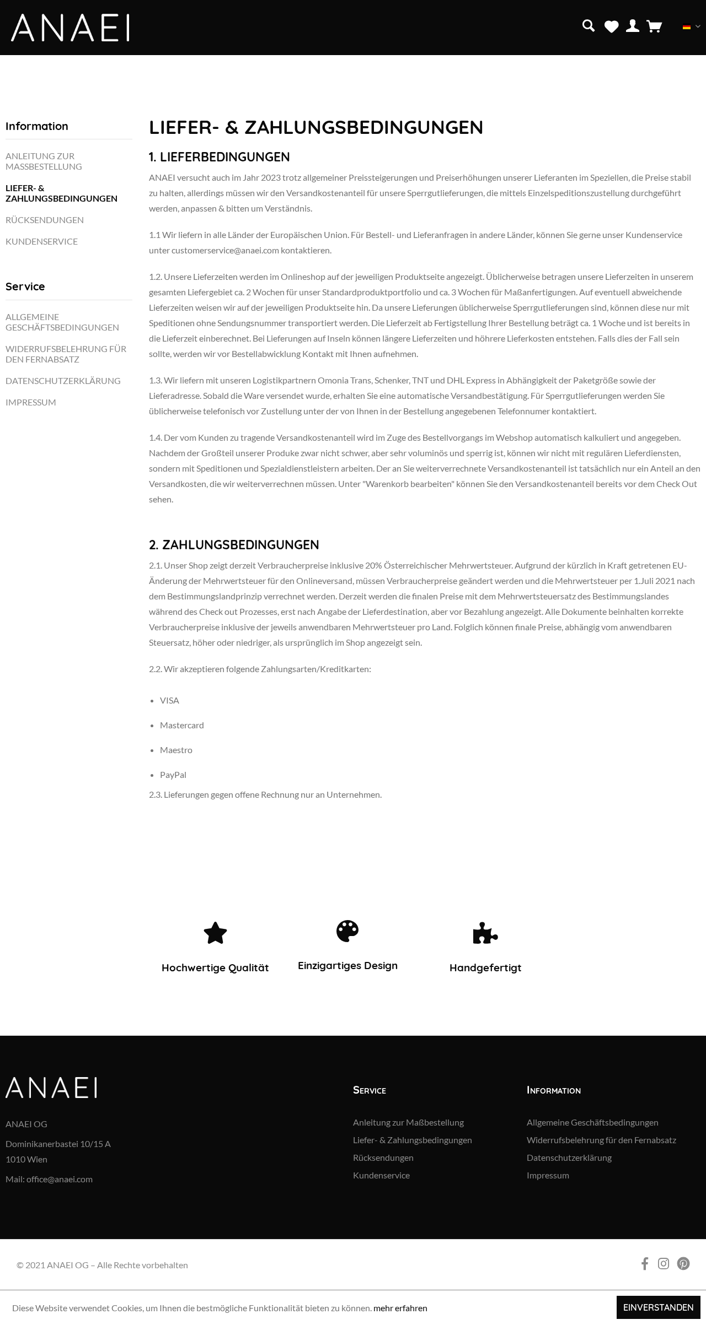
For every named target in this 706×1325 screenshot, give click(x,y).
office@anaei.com (59, 1178)
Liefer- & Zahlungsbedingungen (61, 192)
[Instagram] (30, 74)
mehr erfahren (400, 1307)
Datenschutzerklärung (63, 380)
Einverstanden (658, 1307)
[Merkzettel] (612, 25)
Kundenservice (42, 241)
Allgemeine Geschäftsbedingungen (62, 321)
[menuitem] (589, 25)
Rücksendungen (45, 219)
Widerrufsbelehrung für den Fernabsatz (66, 353)
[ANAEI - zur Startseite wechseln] (70, 27)
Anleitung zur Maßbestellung (44, 160)
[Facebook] (14, 74)
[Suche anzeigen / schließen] (588, 25)
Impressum (31, 402)
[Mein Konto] (632, 25)
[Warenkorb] (654, 25)
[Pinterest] (47, 74)
